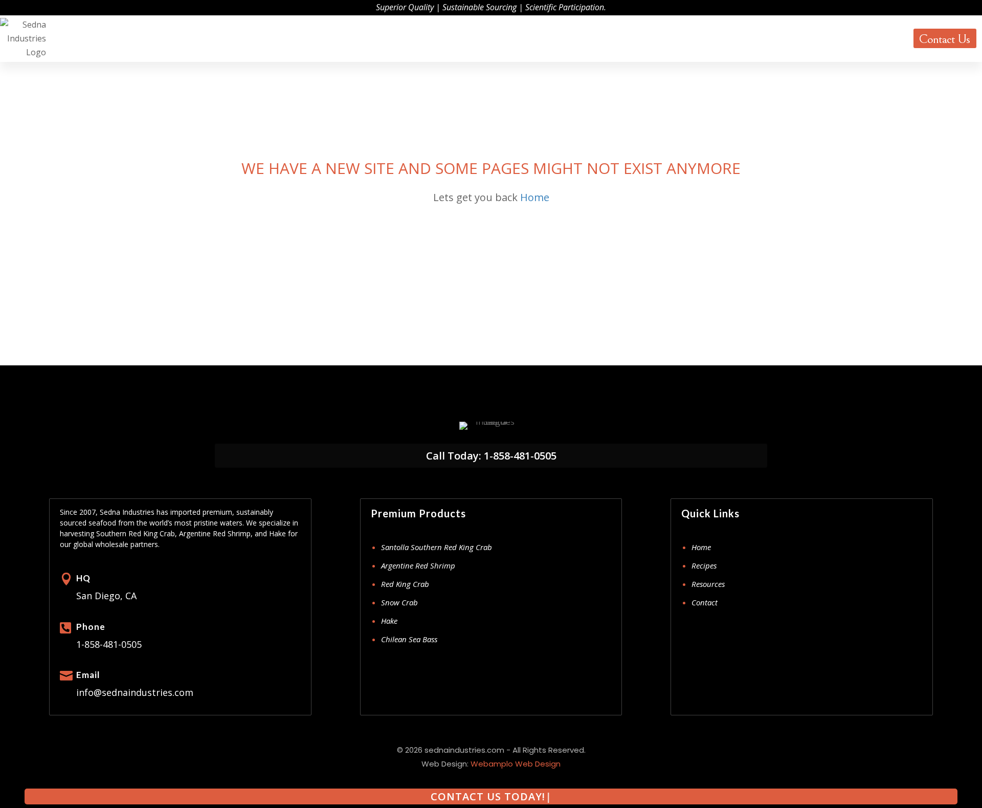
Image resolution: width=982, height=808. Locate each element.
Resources (880, 38)
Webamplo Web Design (516, 763)
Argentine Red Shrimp (418, 565)
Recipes (704, 565)
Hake (389, 621)
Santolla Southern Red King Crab (436, 547)
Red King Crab (405, 584)
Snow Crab (399, 602)
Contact (704, 602)
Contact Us (944, 39)
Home (534, 197)
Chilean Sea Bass (409, 639)
